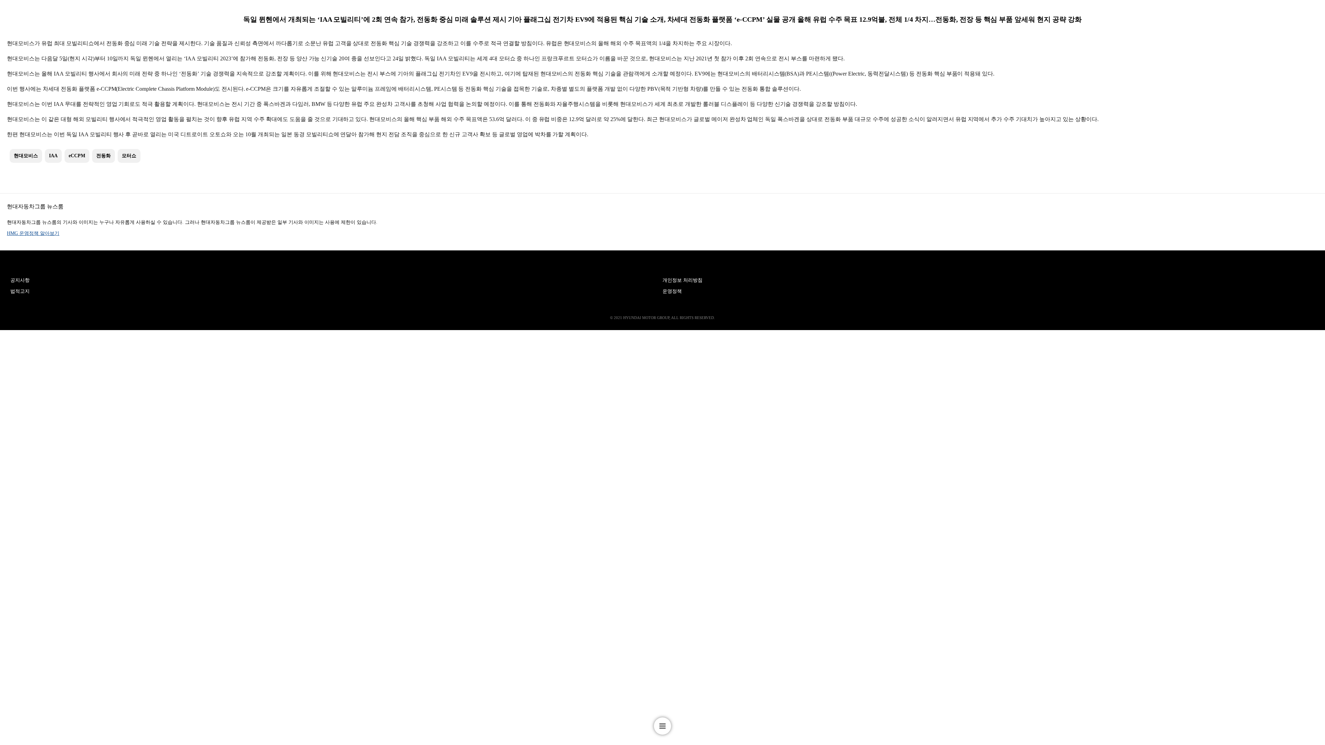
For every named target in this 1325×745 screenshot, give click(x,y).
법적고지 (20, 291)
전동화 (103, 155)
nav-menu (662, 726)
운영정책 (672, 291)
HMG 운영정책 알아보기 (33, 233)
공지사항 (20, 280)
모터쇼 (129, 155)
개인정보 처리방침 (682, 280)
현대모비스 (26, 155)
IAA (53, 155)
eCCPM (77, 155)
